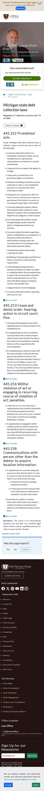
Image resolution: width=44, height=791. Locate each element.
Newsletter (7, 646)
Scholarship (7, 632)
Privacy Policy (8, 641)
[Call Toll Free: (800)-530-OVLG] (29, 3)
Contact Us (7, 604)
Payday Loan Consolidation (14, 702)
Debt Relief (7, 683)
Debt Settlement (10, 693)
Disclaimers (7, 660)
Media (5, 613)
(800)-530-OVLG (13, 576)
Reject (36, 785)
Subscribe (32, 756)
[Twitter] (8, 589)
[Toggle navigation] (39, 3)
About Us (6, 599)
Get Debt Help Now (21, 78)
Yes (8, 549)
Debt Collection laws (20, 94)
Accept (8, 785)
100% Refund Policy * (29, 56)
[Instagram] (26, 588)
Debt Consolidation (11, 688)
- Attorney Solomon (10, 52)
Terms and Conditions (12, 665)
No (15, 549)
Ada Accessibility (10, 627)
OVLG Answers (9, 623)
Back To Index (11, 300)
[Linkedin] (22, 588)
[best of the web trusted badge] (17, 60)
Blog (5, 609)
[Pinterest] (12, 588)
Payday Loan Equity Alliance (14, 711)
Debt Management (11, 697)
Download (21, 8)
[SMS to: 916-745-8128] (34, 3)
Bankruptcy (8, 707)
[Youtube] (17, 588)
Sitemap (6, 655)
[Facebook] (3, 588)
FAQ (4, 637)
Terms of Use (8, 651)
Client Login (7, 618)
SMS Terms (7, 669)
